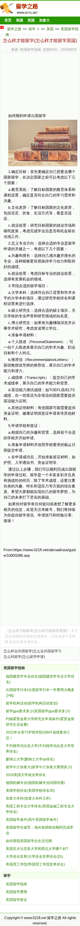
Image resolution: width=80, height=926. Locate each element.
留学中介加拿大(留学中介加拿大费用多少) (39, 767)
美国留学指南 (22, 636)
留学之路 (14, 29)
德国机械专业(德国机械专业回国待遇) (35, 783)
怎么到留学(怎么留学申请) (24, 657)
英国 (31, 20)
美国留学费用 (16, 892)
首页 (8, 20)
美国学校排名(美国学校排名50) (30, 790)
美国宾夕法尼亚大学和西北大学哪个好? (37, 849)
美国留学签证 (16, 900)
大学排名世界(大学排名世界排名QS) (34, 856)
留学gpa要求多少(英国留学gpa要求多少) (38, 711)
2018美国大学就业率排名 (26, 775)
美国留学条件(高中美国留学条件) (32, 819)
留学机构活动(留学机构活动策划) (32, 703)
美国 (19, 20)
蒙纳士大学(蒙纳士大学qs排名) (30, 759)
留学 (32, 29)
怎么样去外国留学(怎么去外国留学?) (32, 651)
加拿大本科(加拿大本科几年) (28, 798)
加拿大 (44, 20)
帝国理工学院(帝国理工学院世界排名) (35, 864)
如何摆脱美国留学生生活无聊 (29, 841)
